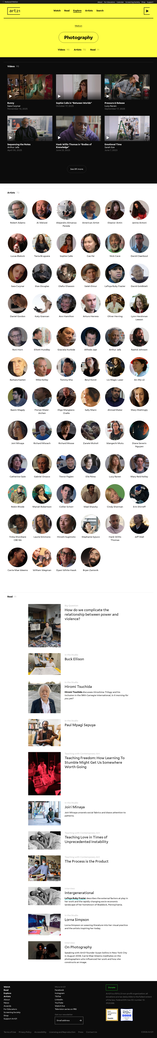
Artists (89, 10)
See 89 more (76, 169)
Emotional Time (113, 144)
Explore (77, 10)
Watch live (60, 1006)
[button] (147, 11)
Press (80, 1032)
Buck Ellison (74, 659)
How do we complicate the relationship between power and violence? (91, 614)
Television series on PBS (66, 1009)
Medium (78, 26)
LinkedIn (59, 999)
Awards (7, 1006)
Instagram (60, 993)
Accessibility (40, 1032)
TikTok (58, 996)
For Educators (109, 2)
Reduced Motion (11, 2)
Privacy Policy (25, 1032)
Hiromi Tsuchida (78, 687)
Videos (61, 49)
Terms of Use (10, 1032)
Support (150, 2)
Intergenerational (79, 893)
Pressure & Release (115, 103)
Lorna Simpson (77, 920)
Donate (111, 987)
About (100, 2)
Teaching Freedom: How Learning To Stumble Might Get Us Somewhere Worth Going (95, 762)
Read (67, 10)
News (6, 1003)
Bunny (10, 103)
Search (100, 10)
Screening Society (132, 2)
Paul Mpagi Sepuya (80, 725)
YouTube (59, 1003)
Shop (143, 2)
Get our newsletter (64, 1014)
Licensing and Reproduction (62, 1032)
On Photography (78, 947)
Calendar (120, 2)
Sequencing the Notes (19, 144)
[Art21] (13, 11)
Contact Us (91, 1032)
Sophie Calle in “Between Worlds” (74, 103)
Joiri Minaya (75, 807)
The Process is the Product (87, 861)
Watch (57, 10)
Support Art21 (10, 1019)
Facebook (59, 990)
